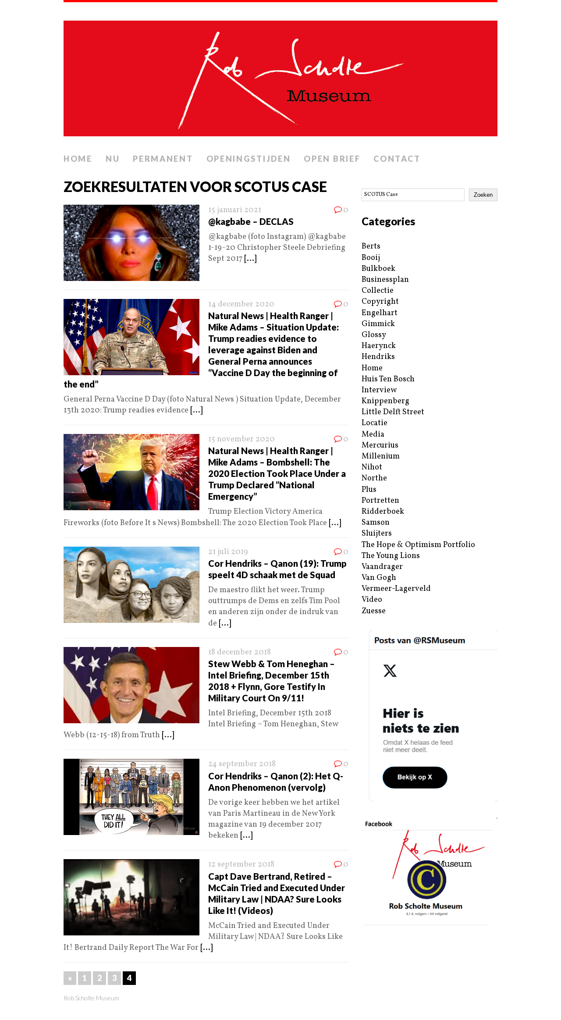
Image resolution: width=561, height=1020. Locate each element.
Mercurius (380, 445)
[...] (250, 258)
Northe (374, 478)
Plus (369, 489)
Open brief (332, 158)
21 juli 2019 (228, 552)
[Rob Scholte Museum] (280, 75)
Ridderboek (383, 511)
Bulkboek (378, 268)
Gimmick (378, 324)
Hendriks (378, 357)
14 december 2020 (241, 304)
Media (373, 434)
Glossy (374, 335)
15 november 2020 (241, 439)
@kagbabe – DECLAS (251, 221)
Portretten (380, 500)
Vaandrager (382, 567)
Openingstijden (248, 158)
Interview (379, 390)
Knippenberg (385, 401)
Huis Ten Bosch (388, 379)
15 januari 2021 (234, 210)
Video (372, 599)
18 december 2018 (239, 652)
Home (78, 158)
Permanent (163, 158)
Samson (376, 522)
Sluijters (377, 533)
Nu (113, 158)
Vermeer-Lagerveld (396, 588)
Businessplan (385, 279)
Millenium (381, 456)
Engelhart (380, 313)
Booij (371, 257)
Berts (371, 246)
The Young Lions (391, 556)
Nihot (372, 467)
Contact (396, 158)
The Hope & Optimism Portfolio (418, 545)
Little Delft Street (393, 412)
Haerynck (379, 346)
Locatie (374, 423)
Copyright (380, 301)
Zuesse (374, 611)
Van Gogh (379, 577)
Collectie (378, 290)
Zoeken (483, 195)
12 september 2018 (241, 864)
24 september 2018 (242, 764)
